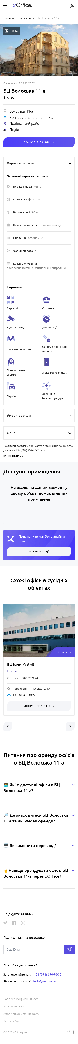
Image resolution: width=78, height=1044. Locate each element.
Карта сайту (11, 1021)
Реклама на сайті (14, 1006)
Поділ (14, 129)
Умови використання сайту (21, 1014)
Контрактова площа (26, 117)
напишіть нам (12, 456)
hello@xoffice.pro (45, 981)
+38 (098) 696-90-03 (47, 974)
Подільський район (26, 123)
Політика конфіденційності (20, 999)
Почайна (19, 695)
